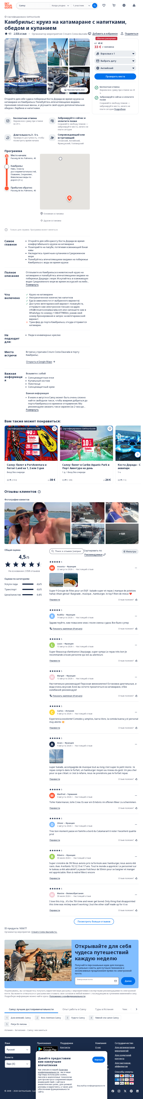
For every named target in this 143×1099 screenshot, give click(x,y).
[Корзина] (113, 5)
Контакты (65, 1047)
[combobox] (95, 554)
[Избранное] (103, 5)
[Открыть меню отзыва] (136, 568)
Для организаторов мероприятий (125, 1049)
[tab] (31, 1009)
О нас (98, 1047)
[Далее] (138, 454)
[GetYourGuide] (8, 5)
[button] (15, 33)
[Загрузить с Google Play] (47, 1049)
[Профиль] (134, 5)
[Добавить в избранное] (54, 428)
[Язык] (124, 5)
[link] (31, 454)
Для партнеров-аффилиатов (123, 1065)
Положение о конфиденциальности (67, 996)
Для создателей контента (123, 1057)
